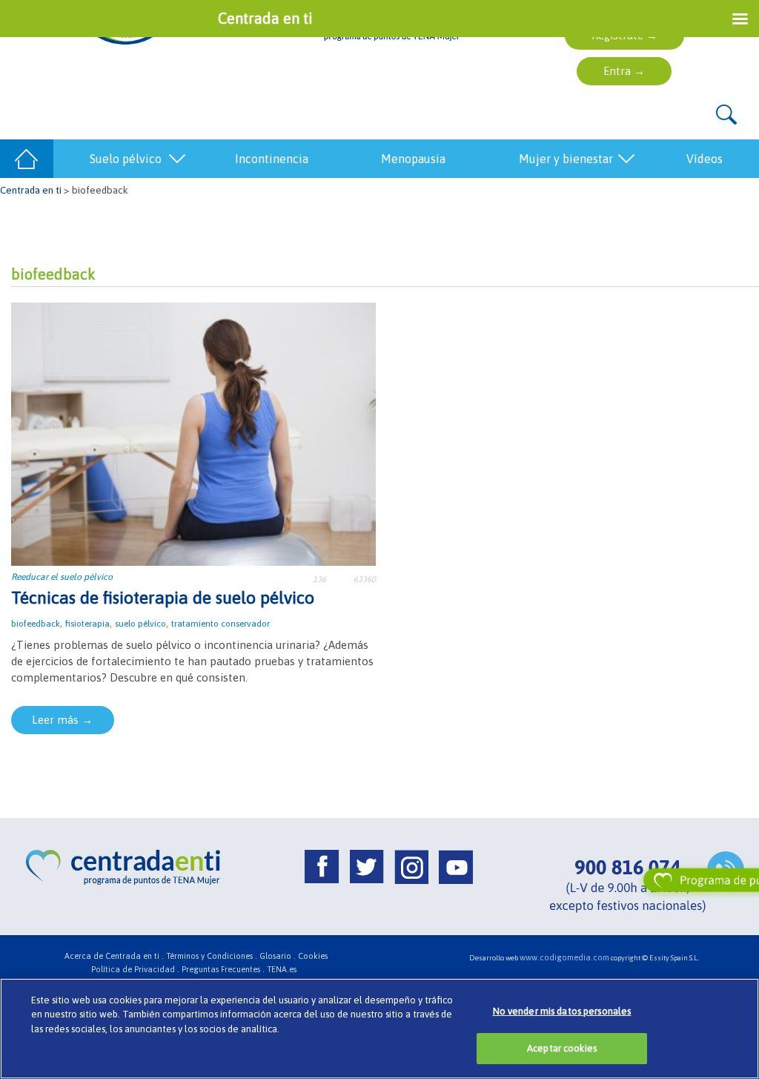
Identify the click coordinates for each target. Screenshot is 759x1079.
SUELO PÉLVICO (126, 158)
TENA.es (281, 969)
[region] (379, 1028)
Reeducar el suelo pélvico (62, 577)
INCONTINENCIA (271, 158)
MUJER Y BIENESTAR (566, 158)
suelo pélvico (140, 623)
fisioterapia (87, 623)
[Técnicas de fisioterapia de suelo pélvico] (193, 432)
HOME (26, 158)
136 (319, 579)
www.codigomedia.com (564, 957)
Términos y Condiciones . (211, 955)
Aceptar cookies (562, 1048)
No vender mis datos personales (562, 1011)
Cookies (313, 955)
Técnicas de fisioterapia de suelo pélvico (162, 597)
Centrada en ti (31, 190)
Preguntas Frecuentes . (223, 969)
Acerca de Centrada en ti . (114, 955)
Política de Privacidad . (135, 969)
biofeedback (35, 623)
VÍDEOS (704, 158)
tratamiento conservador (220, 623)
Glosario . (277, 955)
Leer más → (62, 719)
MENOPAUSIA (413, 158)
